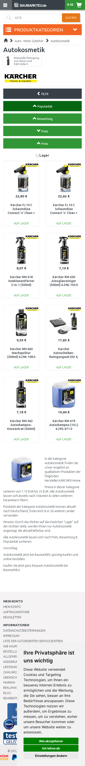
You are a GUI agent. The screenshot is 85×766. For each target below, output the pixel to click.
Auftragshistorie (16, 612)
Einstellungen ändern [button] (51, 755)
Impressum (11, 636)
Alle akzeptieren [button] (51, 741)
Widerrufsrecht (15, 661)
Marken (9, 682)
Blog (7, 693)
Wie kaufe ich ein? (16, 646)
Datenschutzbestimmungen (24, 630)
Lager (44, 155)
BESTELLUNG (12, 651)
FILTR (44, 94)
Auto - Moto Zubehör (29, 41)
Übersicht (10, 677)
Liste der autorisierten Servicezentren (33, 641)
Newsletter (12, 617)
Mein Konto (12, 607)
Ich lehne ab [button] (51, 748)
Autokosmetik (60, 41)
